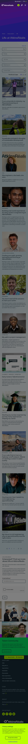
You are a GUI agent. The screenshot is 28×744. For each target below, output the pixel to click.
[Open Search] (21, 5)
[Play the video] (18, 5)
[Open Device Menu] (25, 5)
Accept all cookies (13, 737)
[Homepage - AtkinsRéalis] (7, 5)
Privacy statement (17, 733)
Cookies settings (12, 741)
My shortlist (18, 1)
